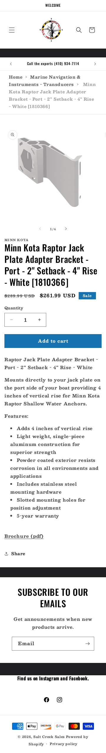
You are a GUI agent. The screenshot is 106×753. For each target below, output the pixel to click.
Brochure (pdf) (23, 536)
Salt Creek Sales (49, 736)
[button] (11, 30)
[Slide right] (65, 228)
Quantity (13, 308)
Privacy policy (63, 744)
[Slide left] (40, 228)
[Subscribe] (87, 644)
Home (15, 76)
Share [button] (18, 553)
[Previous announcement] (10, 63)
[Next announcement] (95, 63)
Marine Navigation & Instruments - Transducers (45, 80)
